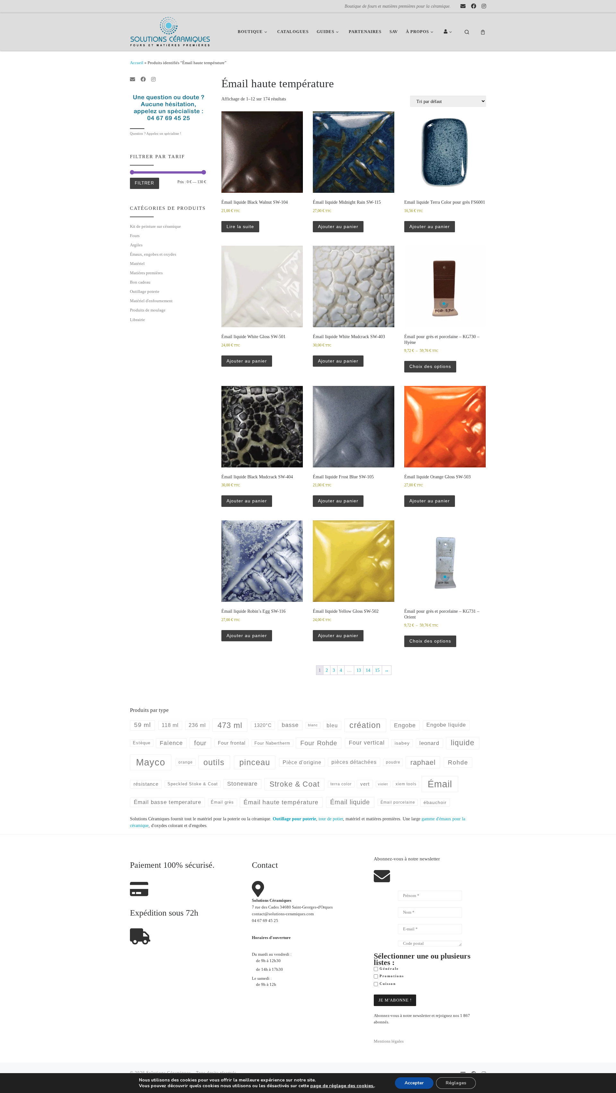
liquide (463, 743)
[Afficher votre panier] (483, 32)
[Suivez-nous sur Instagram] (484, 6)
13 (358, 670)
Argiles (136, 245)
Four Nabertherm (272, 743)
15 (377, 670)
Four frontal (231, 743)
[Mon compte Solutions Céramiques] (448, 31)
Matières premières (146, 272)
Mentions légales (389, 1041)
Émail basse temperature (167, 802)
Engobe (405, 725)
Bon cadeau (140, 282)
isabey (402, 743)
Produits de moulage (148, 310)
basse (290, 725)
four (200, 743)
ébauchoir (435, 802)
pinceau (254, 762)
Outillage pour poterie (294, 818)
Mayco (150, 762)
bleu (332, 725)
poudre (393, 762)
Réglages (456, 1083)
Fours (135, 235)
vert (365, 784)
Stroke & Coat (295, 784)
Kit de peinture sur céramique (155, 226)
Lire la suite (240, 226)
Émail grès (222, 802)
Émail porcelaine (398, 802)
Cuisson (387, 984)
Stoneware (242, 784)
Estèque (141, 742)
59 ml (142, 725)
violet (383, 784)
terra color (341, 784)
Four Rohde (318, 743)
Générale (388, 968)
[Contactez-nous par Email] (463, 6)
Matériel (137, 263)
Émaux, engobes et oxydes (153, 254)
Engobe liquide (446, 725)
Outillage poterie (144, 291)
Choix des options (430, 366)
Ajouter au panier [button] (338, 226)
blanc (313, 725)
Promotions (391, 976)
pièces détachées (354, 762)
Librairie (137, 319)
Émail (440, 784)
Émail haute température (281, 802)
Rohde (458, 762)
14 (368, 670)
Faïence (171, 743)
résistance (145, 784)
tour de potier (331, 818)
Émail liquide (350, 802)
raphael (423, 762)
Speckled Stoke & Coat (192, 783)
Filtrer (144, 183)
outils (214, 762)
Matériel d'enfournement (151, 300)
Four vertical (367, 742)
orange (185, 762)
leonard (429, 743)
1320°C (263, 725)
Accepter (414, 1083)
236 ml (197, 725)
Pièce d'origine (302, 762)
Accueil (136, 62)
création (365, 725)
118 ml (170, 725)
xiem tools (406, 784)
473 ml (230, 725)
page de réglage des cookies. (342, 1086)
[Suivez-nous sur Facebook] (473, 6)
